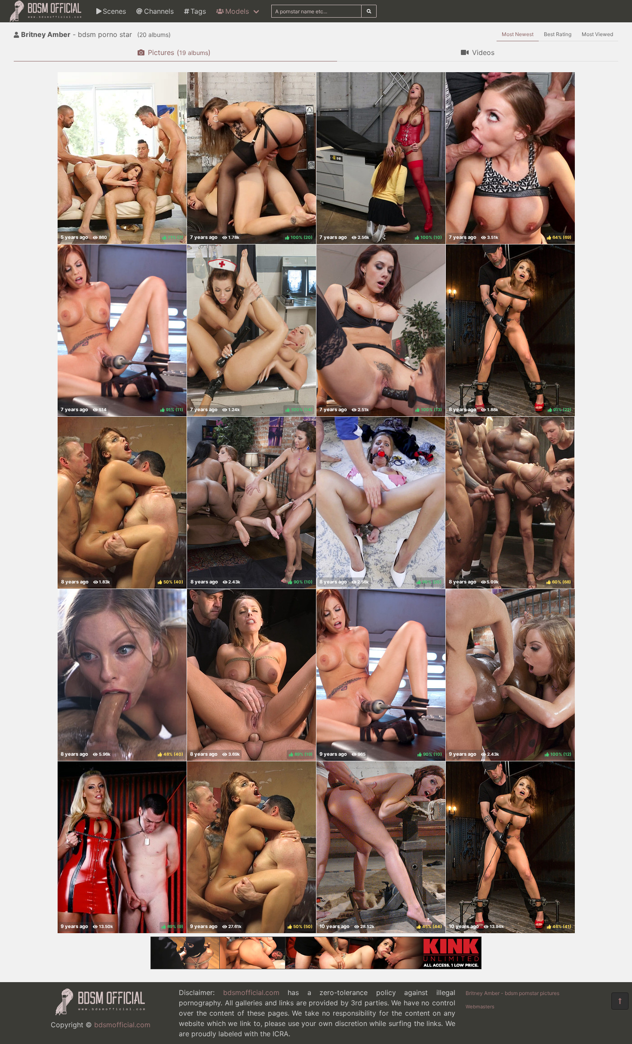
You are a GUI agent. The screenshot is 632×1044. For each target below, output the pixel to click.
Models (237, 11)
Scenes (114, 11)
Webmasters (480, 1007)
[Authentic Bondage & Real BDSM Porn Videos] (316, 966)
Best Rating (557, 34)
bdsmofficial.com (122, 1024)
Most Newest (518, 34)
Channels (159, 11)
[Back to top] (620, 1001)
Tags (198, 11)
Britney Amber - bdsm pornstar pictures (512, 993)
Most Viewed (597, 34)
